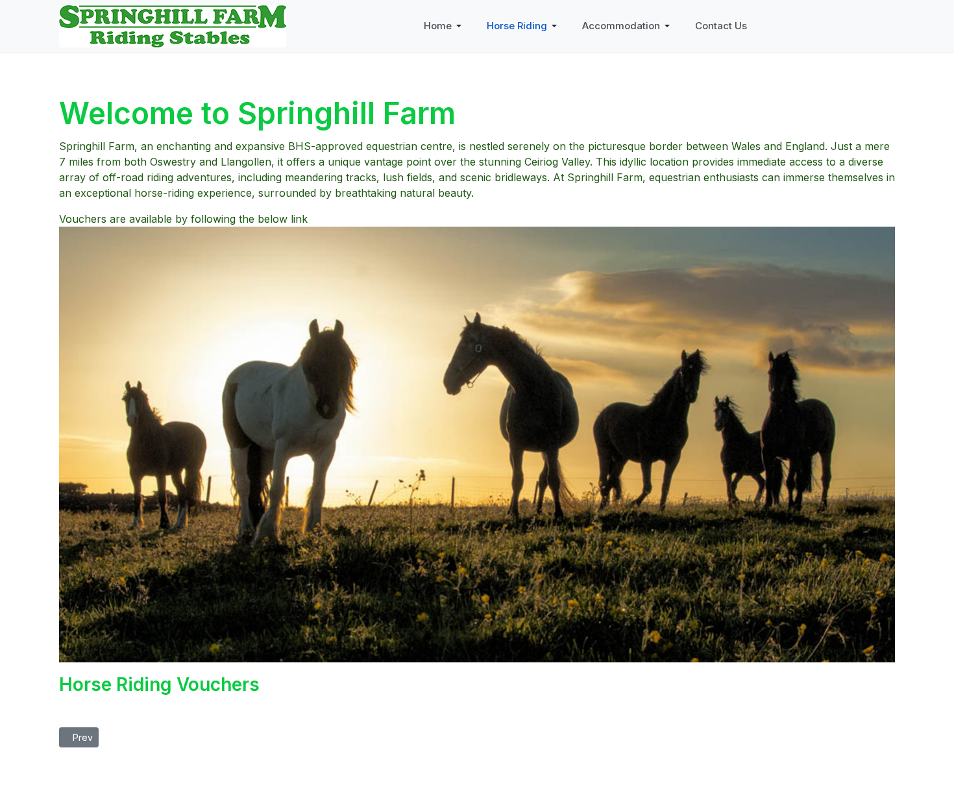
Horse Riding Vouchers (159, 684)
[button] (444, 26)
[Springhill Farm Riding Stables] (172, 24)
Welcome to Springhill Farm (257, 113)
